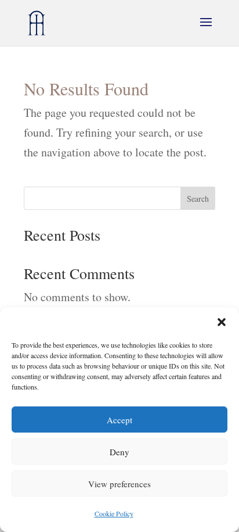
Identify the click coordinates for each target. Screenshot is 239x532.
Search (198, 198)
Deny (119, 452)
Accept (119, 420)
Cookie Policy (114, 513)
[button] (221, 322)
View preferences (119, 484)
